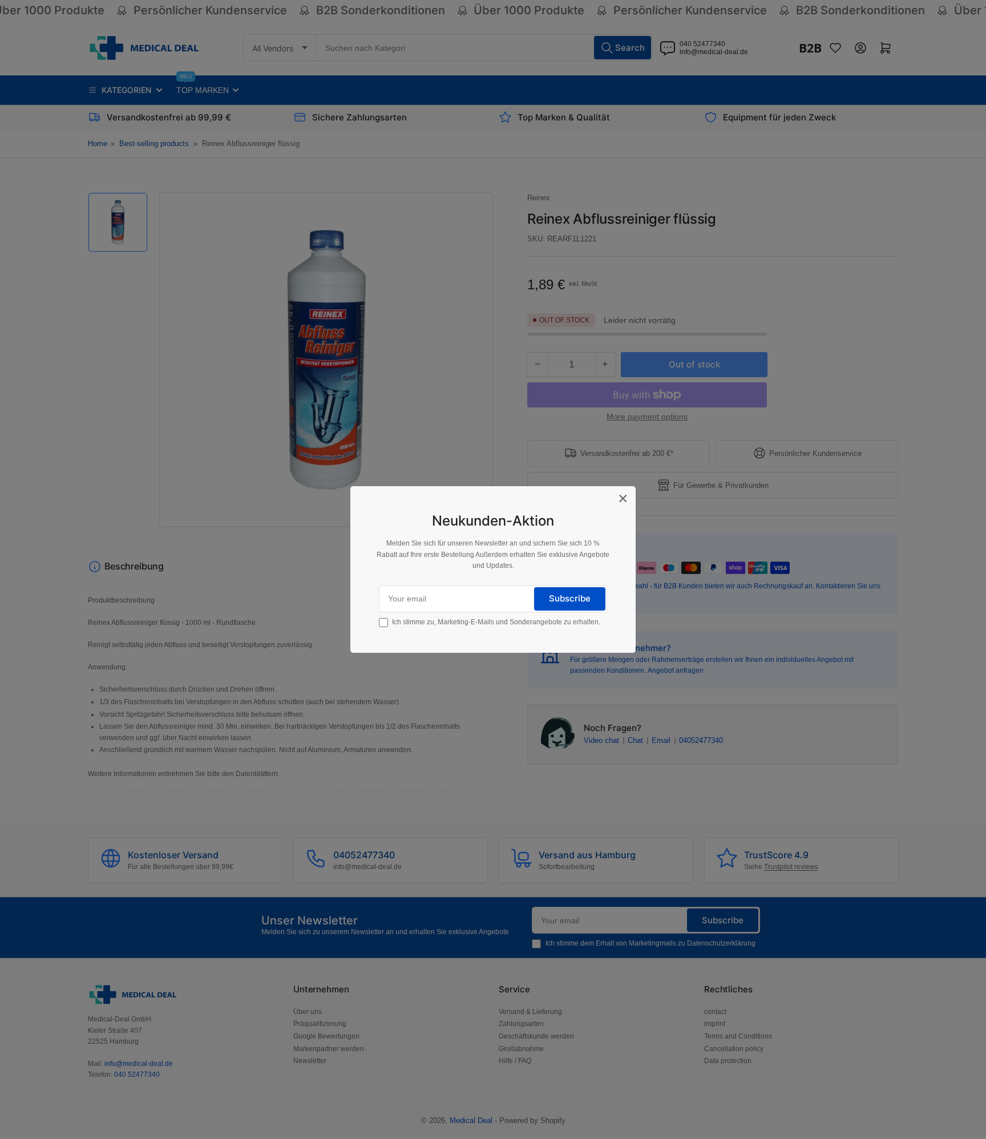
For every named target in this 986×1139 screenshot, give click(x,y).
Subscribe (570, 598)
